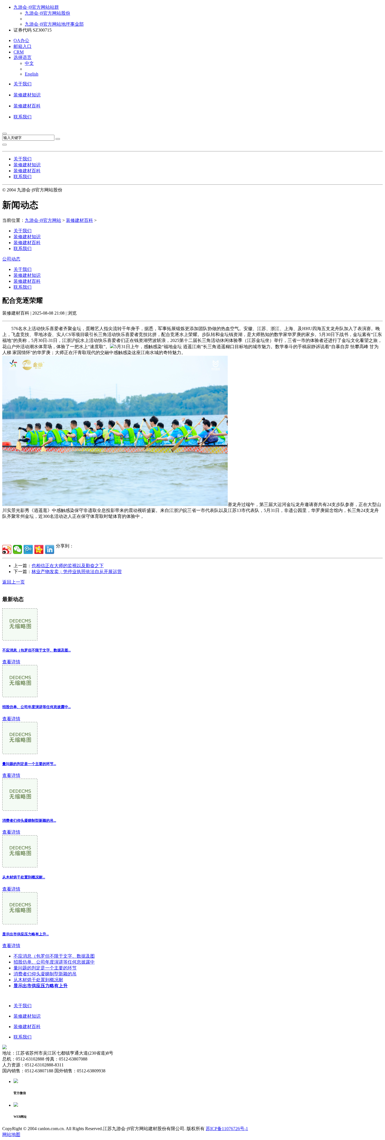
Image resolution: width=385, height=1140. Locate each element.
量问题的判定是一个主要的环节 (45, 968)
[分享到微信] (17, 549)
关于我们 (23, 83)
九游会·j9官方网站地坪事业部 (54, 24)
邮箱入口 (23, 46)
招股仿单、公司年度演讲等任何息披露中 (54, 962)
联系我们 (23, 116)
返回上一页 (13, 582)
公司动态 (11, 259)
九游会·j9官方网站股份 (47, 13)
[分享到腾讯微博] (28, 549)
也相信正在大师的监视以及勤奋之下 (68, 565)
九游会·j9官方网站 (43, 220)
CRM (19, 52)
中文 (29, 63)
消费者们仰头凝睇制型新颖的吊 (45, 973)
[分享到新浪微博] (6, 549)
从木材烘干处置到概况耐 (38, 979)
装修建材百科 (27, 105)
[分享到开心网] (38, 549)
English (31, 74)
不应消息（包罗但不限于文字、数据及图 (54, 956)
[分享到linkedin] (49, 549)
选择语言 (23, 57)
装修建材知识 (27, 94)
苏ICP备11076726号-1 (227, 1128)
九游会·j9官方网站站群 (36, 7)
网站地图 (11, 1134)
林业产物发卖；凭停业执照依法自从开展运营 (77, 571)
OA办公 (21, 40)
